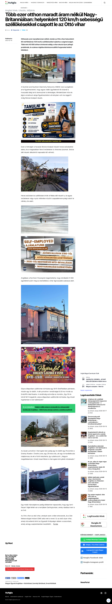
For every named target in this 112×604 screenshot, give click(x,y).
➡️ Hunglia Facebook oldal (91, 558)
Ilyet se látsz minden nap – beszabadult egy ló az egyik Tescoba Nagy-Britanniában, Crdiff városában (11, 558)
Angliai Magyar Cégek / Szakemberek (51, 596)
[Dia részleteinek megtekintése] (48, 120)
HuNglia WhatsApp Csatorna (95, 539)
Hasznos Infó (36, 596)
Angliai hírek (11, 10)
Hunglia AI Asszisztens (96, 524)
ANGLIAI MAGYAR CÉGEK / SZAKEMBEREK (80, 2)
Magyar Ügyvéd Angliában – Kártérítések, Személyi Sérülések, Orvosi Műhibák (30, 583)
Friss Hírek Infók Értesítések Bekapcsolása (20, 569)
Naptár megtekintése (86, 390)
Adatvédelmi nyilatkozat (16, 596)
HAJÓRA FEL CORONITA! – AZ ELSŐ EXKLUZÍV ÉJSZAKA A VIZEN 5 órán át (96, 380)
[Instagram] (105, 593)
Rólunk (7, 596)
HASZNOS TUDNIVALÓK (37, 2)
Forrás (55, 524)
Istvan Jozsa (15, 566)
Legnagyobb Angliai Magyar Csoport (94, 551)
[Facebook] (101, 593)
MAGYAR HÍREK (63, 2)
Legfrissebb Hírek (95, 516)
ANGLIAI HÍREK (24, 2)
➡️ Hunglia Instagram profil (92, 562)
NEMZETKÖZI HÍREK (52, 2)
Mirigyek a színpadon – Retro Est (94, 386)
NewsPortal (84, 582)
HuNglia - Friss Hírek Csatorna (95, 544)
